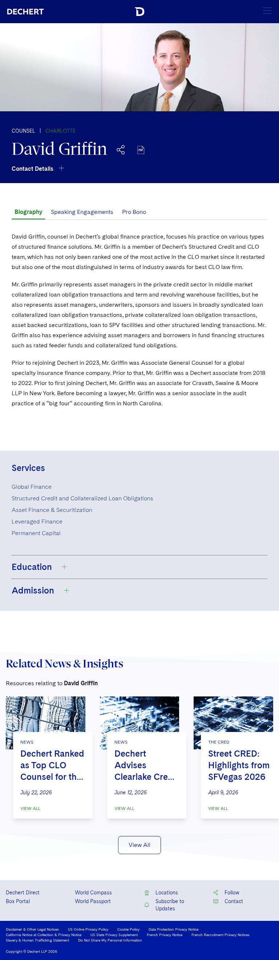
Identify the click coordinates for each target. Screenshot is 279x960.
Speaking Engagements (82, 211)
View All (30, 808)
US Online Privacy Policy (88, 929)
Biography (28, 211)
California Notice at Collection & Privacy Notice (43, 934)
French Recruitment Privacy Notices (220, 934)
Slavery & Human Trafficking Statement (37, 940)
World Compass (93, 892)
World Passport (93, 901)
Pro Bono (134, 211)
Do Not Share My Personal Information (110, 940)
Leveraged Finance (37, 521)
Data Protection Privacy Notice (173, 929)
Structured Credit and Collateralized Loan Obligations (82, 498)
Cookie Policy (128, 929)
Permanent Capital (36, 533)
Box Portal (18, 901)
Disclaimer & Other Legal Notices (32, 929)
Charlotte (60, 130)
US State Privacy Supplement (114, 934)
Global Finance (32, 486)
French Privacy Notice (164, 934)
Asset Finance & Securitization (52, 509)
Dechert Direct (23, 892)
